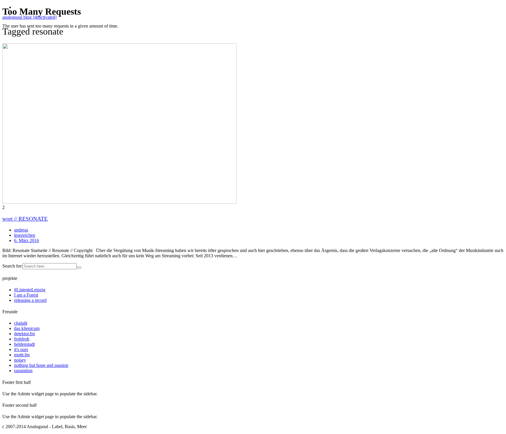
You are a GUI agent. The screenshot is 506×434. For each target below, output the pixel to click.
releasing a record (30, 300)
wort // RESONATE (25, 219)
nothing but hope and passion (41, 365)
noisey (20, 360)
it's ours (21, 349)
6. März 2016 (26, 240)
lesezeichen (24, 235)
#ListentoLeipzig (29, 289)
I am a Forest (26, 294)
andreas (21, 229)
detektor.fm (24, 333)
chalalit (20, 323)
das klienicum (27, 328)
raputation (23, 370)
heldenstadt (24, 344)
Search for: (12, 265)
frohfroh (21, 338)
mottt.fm (22, 354)
